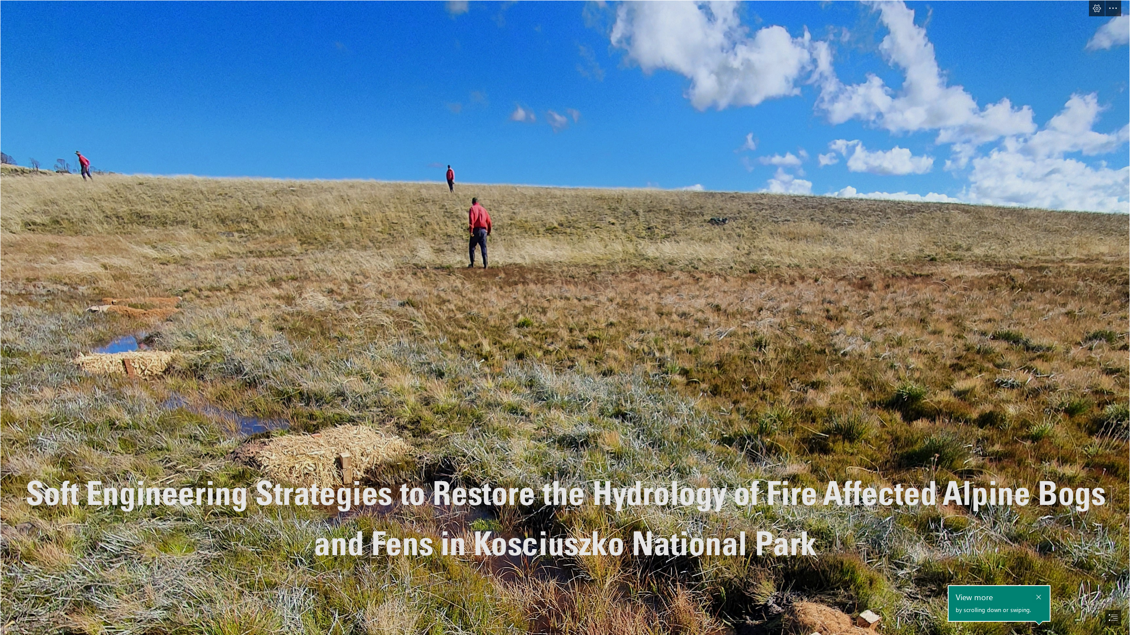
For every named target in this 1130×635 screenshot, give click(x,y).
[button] (1097, 8)
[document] (565, 317)
